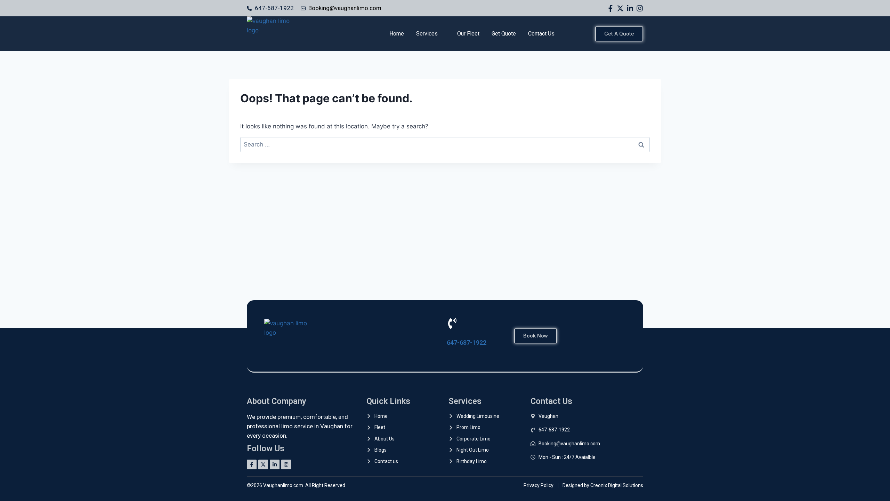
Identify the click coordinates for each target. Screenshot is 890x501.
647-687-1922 (466, 342)
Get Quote (504, 33)
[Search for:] (445, 144)
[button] (430, 34)
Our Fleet (468, 33)
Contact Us (541, 33)
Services (427, 33)
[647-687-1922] (452, 323)
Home (396, 33)
